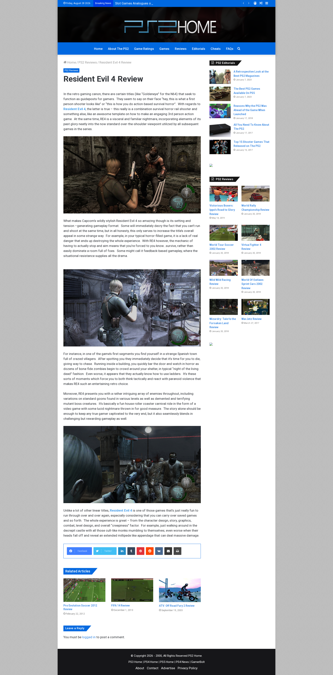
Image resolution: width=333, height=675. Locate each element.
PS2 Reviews (87, 62)
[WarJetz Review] (255, 307)
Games (164, 49)
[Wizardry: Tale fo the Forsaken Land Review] (223, 307)
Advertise (168, 668)
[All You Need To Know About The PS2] (220, 130)
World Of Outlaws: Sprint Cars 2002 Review (252, 284)
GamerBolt (198, 662)
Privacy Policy (188, 668)
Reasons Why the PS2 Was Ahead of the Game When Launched (250, 110)
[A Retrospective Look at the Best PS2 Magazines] (220, 76)
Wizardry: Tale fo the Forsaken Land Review (222, 323)
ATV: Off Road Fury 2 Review (176, 605)
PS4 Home (151, 662)
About (139, 668)
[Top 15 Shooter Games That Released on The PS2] (220, 147)
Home (98, 49)
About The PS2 (118, 49)
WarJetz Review (251, 318)
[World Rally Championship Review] (255, 194)
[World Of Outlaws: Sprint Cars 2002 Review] (255, 268)
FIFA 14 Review (120, 605)
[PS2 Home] (166, 25)
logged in (89, 637)
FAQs (229, 49)
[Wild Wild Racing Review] (223, 268)
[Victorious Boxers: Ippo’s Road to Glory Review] (223, 194)
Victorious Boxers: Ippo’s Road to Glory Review (222, 209)
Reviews (181, 49)
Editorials (198, 49)
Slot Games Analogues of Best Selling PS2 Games (151, 3)
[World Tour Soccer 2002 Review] (223, 233)
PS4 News (182, 662)
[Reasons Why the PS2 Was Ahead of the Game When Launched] (220, 111)
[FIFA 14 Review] (132, 590)
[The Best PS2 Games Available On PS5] (220, 94)
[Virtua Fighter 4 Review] (255, 233)
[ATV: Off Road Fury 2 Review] (180, 590)
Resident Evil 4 (74, 109)
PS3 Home (135, 662)
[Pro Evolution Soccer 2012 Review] (84, 590)
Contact (152, 668)
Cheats (216, 49)
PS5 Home (167, 662)
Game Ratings (144, 49)
